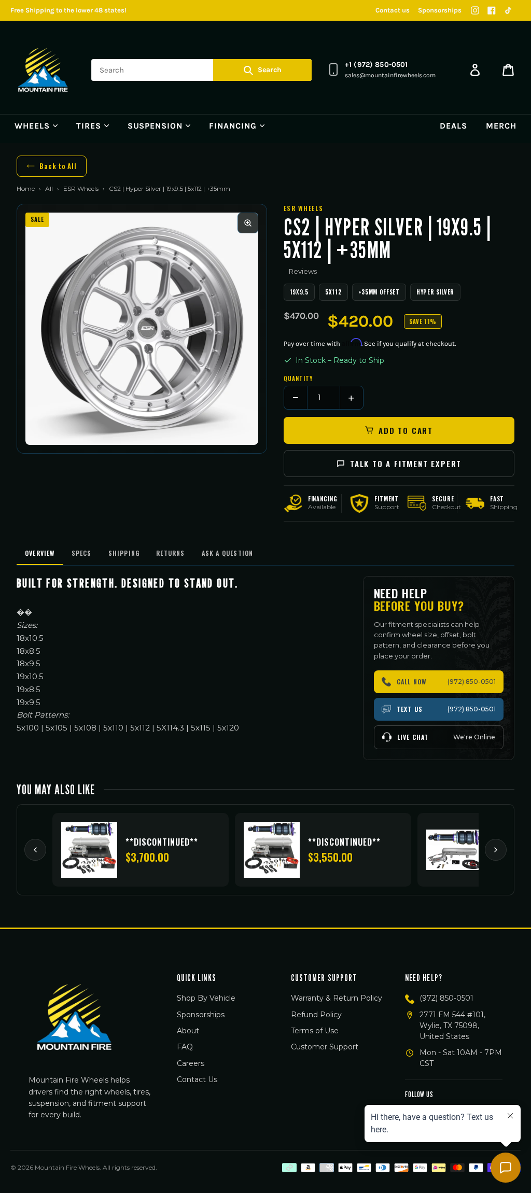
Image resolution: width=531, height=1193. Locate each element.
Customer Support (324, 1046)
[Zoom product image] (247, 223)
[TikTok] (508, 10)
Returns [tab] (170, 553)
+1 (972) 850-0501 (376, 64)
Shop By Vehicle (206, 998)
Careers (190, 1063)
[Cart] (508, 70)
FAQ (185, 1046)
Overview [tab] (40, 553)
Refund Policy (316, 1014)
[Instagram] (475, 10)
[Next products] (496, 850)
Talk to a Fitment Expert (406, 463)
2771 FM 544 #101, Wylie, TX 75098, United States (452, 1025)
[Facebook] (491, 10)
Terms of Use (315, 1030)
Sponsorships (440, 10)
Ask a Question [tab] (228, 553)
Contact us (392, 10)
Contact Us (197, 1079)
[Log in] (475, 70)
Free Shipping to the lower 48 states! (68, 10)
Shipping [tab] (124, 553)
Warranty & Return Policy (336, 998)
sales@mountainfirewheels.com (390, 75)
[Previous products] (35, 850)
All (49, 188)
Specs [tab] (82, 553)
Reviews (303, 271)
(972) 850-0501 (446, 998)
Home (26, 188)
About (188, 1030)
